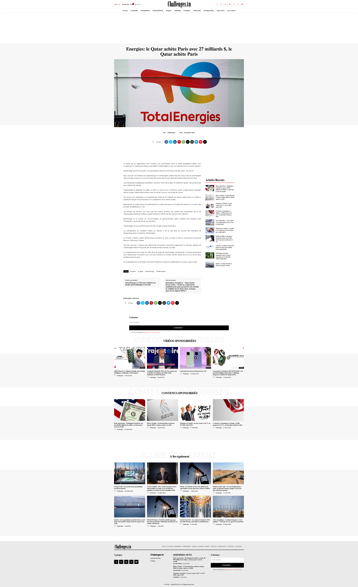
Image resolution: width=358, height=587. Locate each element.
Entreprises (177, 570)
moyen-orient (179, 133)
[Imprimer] (192, 142)
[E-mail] (188, 142)
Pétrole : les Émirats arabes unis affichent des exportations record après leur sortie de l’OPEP (195, 487)
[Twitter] (233, 4)
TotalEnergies (161, 271)
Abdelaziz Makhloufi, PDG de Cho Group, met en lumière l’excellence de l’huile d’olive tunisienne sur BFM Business (162, 373)
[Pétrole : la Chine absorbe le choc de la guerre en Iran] (209, 265)
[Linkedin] (225, 4)
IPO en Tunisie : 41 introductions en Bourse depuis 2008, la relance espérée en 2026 (225, 197)
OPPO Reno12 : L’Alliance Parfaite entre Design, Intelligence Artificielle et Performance (129, 372)
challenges (120, 375)
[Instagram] (221, 4)
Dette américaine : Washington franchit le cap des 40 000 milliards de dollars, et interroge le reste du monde (225, 188)
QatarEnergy (149, 271)
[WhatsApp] (238, 4)
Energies (133, 271)
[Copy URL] (205, 142)
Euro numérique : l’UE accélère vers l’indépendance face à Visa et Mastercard (225, 222)
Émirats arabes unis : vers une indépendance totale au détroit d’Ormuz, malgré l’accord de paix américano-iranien (227, 488)
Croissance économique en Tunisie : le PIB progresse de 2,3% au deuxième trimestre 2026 (224, 213)
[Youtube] (242, 4)
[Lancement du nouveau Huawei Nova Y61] (195, 358)
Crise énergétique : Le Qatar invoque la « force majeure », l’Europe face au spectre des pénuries (228, 521)
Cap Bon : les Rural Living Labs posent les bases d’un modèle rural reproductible (225, 247)
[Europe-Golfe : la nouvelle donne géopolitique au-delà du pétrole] (129, 473)
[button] (127, 4)
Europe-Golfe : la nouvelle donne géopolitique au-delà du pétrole (128, 487)
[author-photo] (115, 375)
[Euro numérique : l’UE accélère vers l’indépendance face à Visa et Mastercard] (209, 222)
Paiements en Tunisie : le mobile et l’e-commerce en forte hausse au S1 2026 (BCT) (225, 230)
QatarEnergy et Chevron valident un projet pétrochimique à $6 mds (140, 284)
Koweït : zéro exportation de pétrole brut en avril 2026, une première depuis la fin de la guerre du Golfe (129, 521)
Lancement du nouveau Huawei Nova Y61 (193, 371)
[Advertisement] (179, 29)
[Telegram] (196, 142)
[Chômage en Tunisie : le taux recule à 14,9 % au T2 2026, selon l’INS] (209, 205)
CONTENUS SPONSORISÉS (180, 392)
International (177, 563)
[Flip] (200, 142)
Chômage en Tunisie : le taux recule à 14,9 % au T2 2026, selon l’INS (224, 205)
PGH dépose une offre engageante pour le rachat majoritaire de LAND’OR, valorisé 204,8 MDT (223, 256)
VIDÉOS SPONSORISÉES (179, 340)
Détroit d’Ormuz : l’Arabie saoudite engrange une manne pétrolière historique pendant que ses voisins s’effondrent (162, 521)
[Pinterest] (179, 142)
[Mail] (229, 4)
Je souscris (178, 328)
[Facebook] (217, 4)
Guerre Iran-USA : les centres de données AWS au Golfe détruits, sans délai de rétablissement (195, 521)
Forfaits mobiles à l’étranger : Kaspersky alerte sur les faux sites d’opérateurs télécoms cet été (224, 239)
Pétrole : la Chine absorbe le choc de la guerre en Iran (224, 264)
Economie (176, 577)
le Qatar (140, 271)
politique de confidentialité (152, 332)
